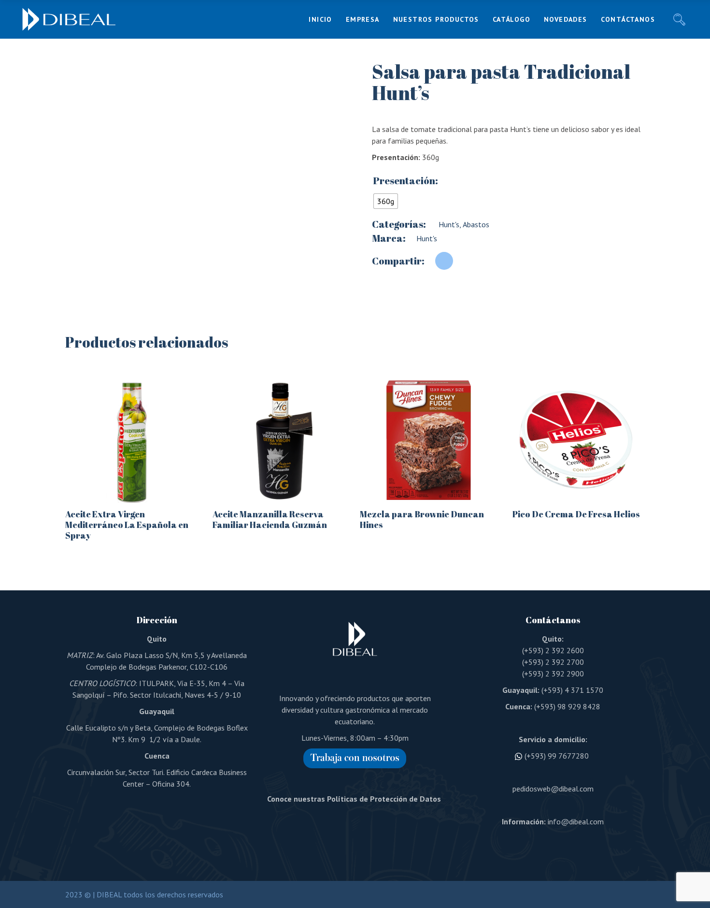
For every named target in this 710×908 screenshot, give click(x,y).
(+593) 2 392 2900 (553, 673)
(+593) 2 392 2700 (553, 662)
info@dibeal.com (576, 821)
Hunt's (448, 224)
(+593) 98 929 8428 (567, 706)
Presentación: (405, 181)
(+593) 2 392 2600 (553, 650)
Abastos (475, 224)
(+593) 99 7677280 (557, 756)
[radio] (386, 201)
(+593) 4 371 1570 (572, 690)
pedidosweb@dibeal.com (553, 788)
